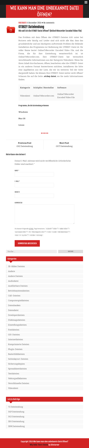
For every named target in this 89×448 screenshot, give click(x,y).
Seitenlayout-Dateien (18, 359)
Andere (11, 271)
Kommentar (18, 203)
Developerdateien (16, 315)
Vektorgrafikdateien (17, 378)
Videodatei (22, 23)
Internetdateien (15, 339)
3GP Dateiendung (16, 412)
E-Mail (17, 181)
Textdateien (13, 373)
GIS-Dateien (14, 334)
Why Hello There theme (39, 445)
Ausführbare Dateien (18, 286)
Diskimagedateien (16, 320)
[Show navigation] (87, 2)
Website (17, 192)
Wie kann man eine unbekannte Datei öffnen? (44, 11)
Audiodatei (13, 281)
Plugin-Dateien (15, 349)
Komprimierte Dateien (18, 344)
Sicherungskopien (16, 364)
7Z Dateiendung (15, 407)
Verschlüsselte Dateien (18, 383)
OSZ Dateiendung (24, 144)
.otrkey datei (50, 76)
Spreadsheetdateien (17, 369)
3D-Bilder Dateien (16, 266)
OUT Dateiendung (64, 144)
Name (17, 170)
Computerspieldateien (18, 300)
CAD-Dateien (14, 295)
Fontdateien (13, 330)
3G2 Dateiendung (16, 416)
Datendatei (13, 310)
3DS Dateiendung (16, 421)
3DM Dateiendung (16, 426)
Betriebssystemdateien (18, 291)
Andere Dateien (15, 276)
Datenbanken (14, 305)
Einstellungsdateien (17, 325)
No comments (49, 23)
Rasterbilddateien (16, 354)
